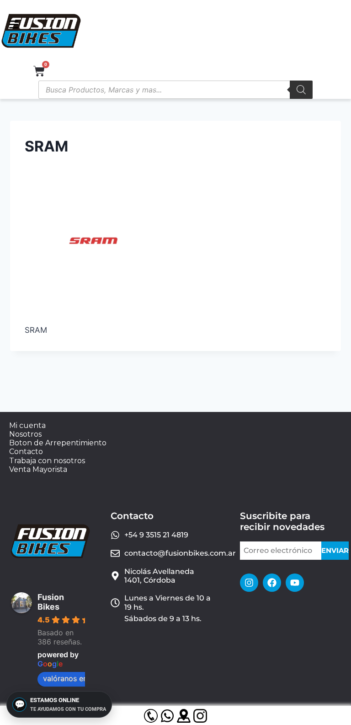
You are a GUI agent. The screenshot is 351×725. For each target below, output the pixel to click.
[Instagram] (249, 583)
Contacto (26, 451)
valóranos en (65, 678)
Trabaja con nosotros (47, 460)
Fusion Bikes (50, 601)
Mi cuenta (27, 425)
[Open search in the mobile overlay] (175, 90)
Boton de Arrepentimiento (57, 442)
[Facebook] (272, 583)
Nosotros (25, 434)
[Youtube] (295, 583)
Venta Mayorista (38, 469)
